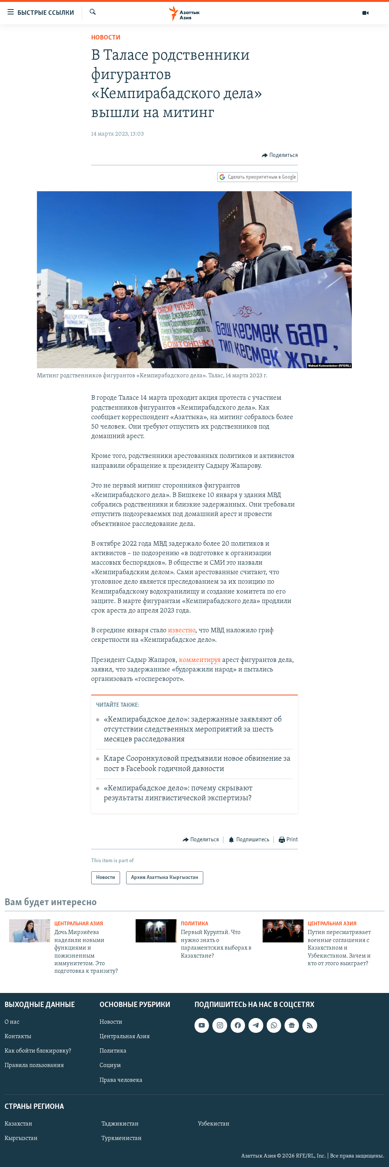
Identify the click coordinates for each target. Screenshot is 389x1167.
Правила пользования (34, 1065)
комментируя (200, 660)
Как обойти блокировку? (38, 1051)
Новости (105, 38)
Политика (194, 924)
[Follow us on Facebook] (238, 1025)
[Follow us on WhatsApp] (274, 1025)
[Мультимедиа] (365, 13)
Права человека (121, 1080)
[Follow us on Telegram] (255, 1025)
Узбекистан (213, 1124)
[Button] (280, 155)
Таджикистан (120, 1124)
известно (181, 630)
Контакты (18, 1037)
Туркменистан (121, 1138)
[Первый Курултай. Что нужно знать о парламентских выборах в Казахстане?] (156, 930)
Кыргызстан (21, 1138)
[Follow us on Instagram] (219, 1025)
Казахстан (18, 1124)
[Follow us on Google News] (292, 1025)
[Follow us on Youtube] (201, 1025)
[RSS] (309, 1025)
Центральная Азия (78, 924)
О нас (12, 1022)
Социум (110, 1065)
